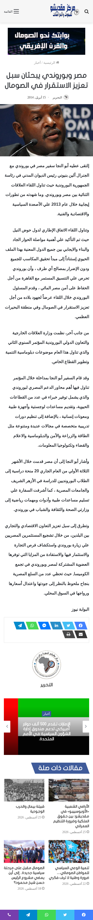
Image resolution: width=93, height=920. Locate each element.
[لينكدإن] (55, 625)
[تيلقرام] (18, 625)
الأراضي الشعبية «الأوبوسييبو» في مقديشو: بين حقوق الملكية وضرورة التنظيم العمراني (71, 816)
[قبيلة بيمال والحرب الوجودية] (24, 790)
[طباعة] (67, 634)
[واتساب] (31, 625)
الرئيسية (49, 63)
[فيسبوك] (79, 625)
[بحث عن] (86, 13)
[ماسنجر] (43, 625)
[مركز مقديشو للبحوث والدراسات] (64, 11)
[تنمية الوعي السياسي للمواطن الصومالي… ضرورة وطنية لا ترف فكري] (69, 851)
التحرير (57, 97)
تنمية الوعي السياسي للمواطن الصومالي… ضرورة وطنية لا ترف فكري (69, 873)
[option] (46, 726)
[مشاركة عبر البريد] (79, 634)
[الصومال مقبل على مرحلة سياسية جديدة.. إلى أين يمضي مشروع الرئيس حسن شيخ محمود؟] (24, 851)
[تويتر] (67, 625)
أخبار (37, 63)
